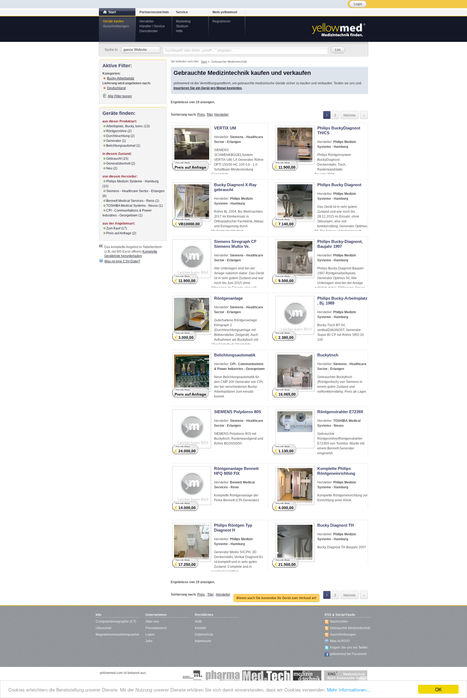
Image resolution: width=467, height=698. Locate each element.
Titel (209, 114)
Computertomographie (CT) (116, 621)
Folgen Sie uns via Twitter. (349, 647)
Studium (182, 26)
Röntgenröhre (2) (119, 131)
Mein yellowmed (224, 12)
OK (438, 689)
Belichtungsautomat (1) (123, 146)
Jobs (148, 641)
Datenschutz (204, 634)
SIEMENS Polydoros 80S (237, 411)
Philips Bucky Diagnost (339, 184)
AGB (198, 621)
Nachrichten (339, 621)
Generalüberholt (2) (120, 163)
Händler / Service (152, 26)
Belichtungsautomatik (234, 355)
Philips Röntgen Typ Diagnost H (233, 527)
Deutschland (116, 88)
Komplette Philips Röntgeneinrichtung (336, 471)
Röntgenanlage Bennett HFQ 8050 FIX (236, 471)
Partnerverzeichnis (154, 12)
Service (182, 12)
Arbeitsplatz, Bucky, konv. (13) (128, 126)
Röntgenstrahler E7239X (340, 411)
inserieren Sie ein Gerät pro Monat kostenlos (208, 88)
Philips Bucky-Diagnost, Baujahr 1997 (340, 244)
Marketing (183, 21)
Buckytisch (327, 355)
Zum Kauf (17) (116, 228)
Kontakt (200, 628)
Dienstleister (148, 31)
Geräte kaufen (113, 21)
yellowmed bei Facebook (348, 654)
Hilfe (179, 31)
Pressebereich (156, 628)
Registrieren (221, 21)
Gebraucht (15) (117, 159)
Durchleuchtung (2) (120, 136)
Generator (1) (116, 141)
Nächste (349, 115)
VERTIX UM (225, 128)
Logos (150, 634)
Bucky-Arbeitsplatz (120, 78)
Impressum (203, 641)
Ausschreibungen (116, 26)
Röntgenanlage (228, 298)
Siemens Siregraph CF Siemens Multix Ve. (235, 244)
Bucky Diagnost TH (335, 525)
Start (112, 12)
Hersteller (146, 21)
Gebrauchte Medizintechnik (350, 628)
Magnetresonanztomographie (117, 634)
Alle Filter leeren (120, 96)
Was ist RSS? (340, 641)
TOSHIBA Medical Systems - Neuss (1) (134, 206)
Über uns (152, 621)
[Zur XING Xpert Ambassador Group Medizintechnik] (345, 675)
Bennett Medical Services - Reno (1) (132, 201)
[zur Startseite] (338, 29)
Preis (201, 114)
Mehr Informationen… (349, 689)
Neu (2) (111, 168)
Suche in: (111, 50)
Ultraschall (103, 628)
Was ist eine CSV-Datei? (122, 261)
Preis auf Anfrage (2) (121, 233)
